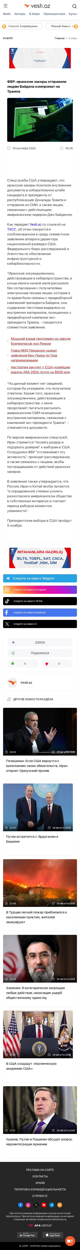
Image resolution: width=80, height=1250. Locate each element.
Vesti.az (35, 224)
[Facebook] (20, 1205)
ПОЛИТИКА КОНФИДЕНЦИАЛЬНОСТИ (40, 1189)
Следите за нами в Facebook (30, 612)
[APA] (40, 1226)
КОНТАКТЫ (40, 1176)
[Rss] (59, 1205)
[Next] (75, 26)
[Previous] (4, 26)
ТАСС (11, 229)
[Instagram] (28, 1205)
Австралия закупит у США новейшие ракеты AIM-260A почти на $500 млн (40, 369)
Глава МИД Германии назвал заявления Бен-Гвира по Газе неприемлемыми (34, 355)
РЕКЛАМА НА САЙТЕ (40, 1169)
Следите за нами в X (25, 624)
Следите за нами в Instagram (30, 589)
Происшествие (54, 14)
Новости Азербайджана (23, 26)
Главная (59, 38)
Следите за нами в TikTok (28, 601)
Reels (7, 14)
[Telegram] (51, 1205)
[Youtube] (43, 1205)
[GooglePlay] (27, 1235)
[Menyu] (5, 5)
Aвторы (19, 14)
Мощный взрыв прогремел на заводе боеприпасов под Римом (41, 341)
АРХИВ (40, 1183)
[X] (36, 1205)
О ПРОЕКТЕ (40, 1196)
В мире (34, 14)
